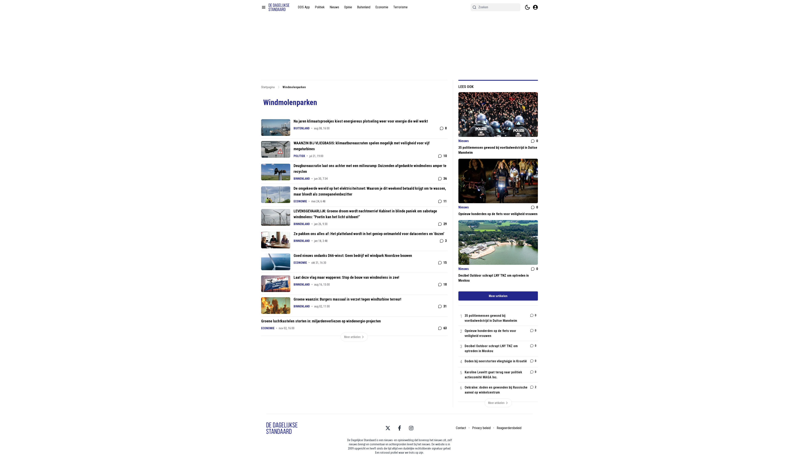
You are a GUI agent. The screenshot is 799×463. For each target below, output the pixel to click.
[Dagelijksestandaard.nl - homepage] (279, 7)
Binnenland (302, 178)
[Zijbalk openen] (263, 7)
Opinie (348, 7)
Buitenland (363, 7)
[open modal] (535, 7)
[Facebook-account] (399, 428)
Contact (461, 428)
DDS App (304, 7)
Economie (381, 7)
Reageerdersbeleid (509, 428)
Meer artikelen (498, 296)
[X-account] (387, 428)
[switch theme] (527, 7)
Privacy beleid (481, 428)
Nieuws (334, 7)
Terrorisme (400, 7)
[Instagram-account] (411, 428)
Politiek (320, 7)
